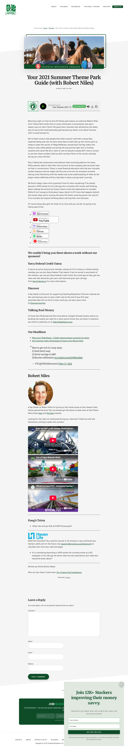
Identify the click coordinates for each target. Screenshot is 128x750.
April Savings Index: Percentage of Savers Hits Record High (57, 340)
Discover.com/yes (37, 303)
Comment (32, 611)
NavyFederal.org (39, 281)
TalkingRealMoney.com (62, 322)
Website (30, 664)
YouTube (50, 413)
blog (40, 413)
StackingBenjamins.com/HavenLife (76, 544)
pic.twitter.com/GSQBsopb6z (68, 357)
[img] (96, 106)
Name (30, 641)
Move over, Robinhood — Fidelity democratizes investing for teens (60, 337)
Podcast (68, 577)
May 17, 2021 (65, 363)
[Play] (43, 106)
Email (30, 653)
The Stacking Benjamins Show (17, 10)
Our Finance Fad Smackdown (69, 572)
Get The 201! (79, 106)
